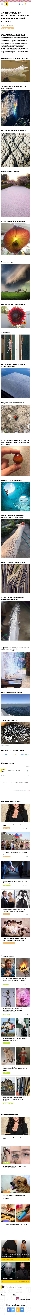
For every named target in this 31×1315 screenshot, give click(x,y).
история (6, 1072)
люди (5, 984)
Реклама (3, 1292)
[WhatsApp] (26, 754)
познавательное (12, 9)
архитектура (8, 1103)
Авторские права (17, 1292)
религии (6, 1014)
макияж (6, 1162)
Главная (3, 9)
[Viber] (24, 754)
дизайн (6, 1221)
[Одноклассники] (16, 754)
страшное (7, 885)
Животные (7, 1191)
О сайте (3, 1294)
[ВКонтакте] (6, 754)
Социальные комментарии (21, 790)
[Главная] (6, 4)
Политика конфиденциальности (14, 1287)
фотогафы (7, 1042)
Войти (14, 1294)
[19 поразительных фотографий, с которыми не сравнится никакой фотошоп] (15, 108)
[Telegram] (28, 754)
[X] (22, 754)
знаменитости (7, 828)
